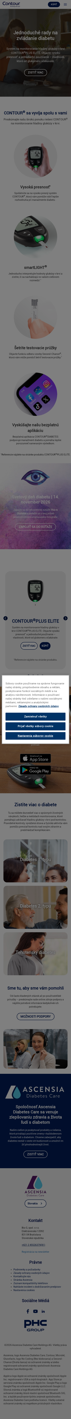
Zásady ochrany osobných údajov (38, 706)
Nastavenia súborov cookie (35, 735)
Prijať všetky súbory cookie (35, 726)
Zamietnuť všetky (35, 716)
